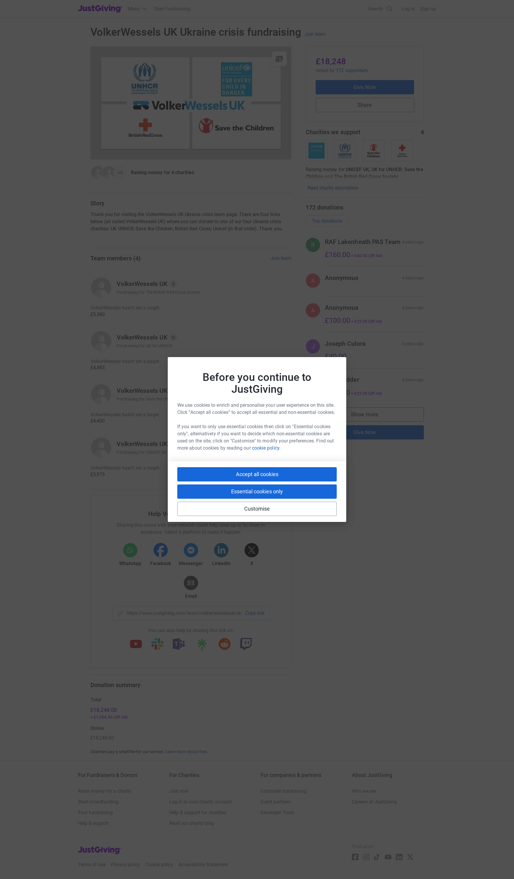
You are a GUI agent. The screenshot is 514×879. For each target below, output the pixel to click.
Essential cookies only (257, 491)
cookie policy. (266, 448)
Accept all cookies (257, 474)
